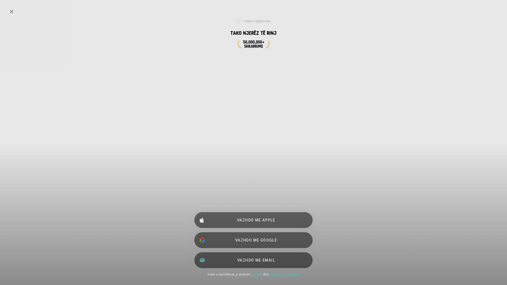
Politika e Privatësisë (284, 274)
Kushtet (256, 274)
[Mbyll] (11, 11)
